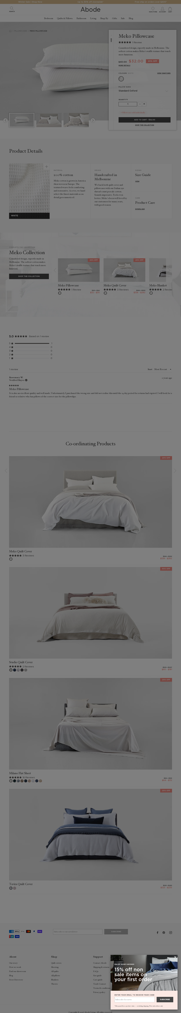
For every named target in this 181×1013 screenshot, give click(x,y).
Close (90, 506)
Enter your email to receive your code (134, 995)
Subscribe (165, 999)
